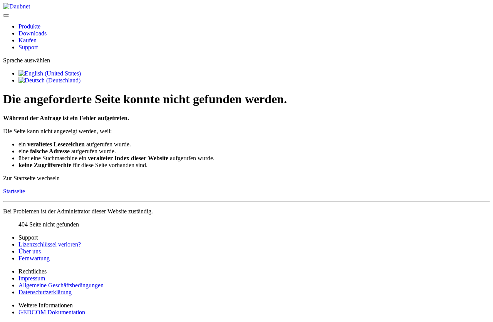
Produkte (29, 26)
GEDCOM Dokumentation (51, 312)
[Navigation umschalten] (6, 15)
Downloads (32, 33)
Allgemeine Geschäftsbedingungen (61, 285)
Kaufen (27, 40)
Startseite (14, 191)
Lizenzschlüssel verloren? (49, 244)
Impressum (31, 278)
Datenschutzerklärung (45, 292)
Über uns (29, 251)
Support (28, 47)
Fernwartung (34, 258)
